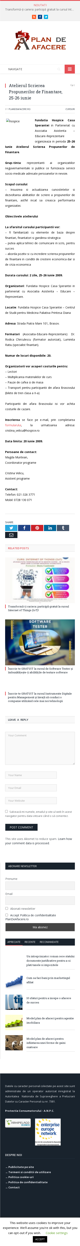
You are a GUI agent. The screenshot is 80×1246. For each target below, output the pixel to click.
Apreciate (14, 942)
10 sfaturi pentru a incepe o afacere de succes (48, 1000)
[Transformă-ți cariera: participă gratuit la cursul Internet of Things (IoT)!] (40, 580)
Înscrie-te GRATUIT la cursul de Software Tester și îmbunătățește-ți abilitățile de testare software (40, 670)
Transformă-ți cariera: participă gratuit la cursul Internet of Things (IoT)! (41, 9)
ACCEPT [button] (40, 1239)
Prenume (11, 879)
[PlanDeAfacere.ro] (40, 39)
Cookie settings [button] (57, 1233)
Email (9, 894)
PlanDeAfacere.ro (20, 109)
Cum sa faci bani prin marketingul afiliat (48, 980)
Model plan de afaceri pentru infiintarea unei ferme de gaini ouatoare (45, 1043)
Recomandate (49, 942)
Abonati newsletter (22, 909)
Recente (30, 942)
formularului (13, 425)
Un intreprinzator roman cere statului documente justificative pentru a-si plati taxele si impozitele (50, 960)
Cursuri (70, 109)
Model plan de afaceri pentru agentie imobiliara (50, 1020)
